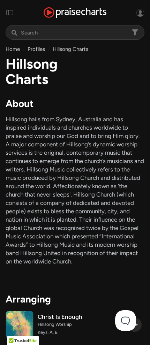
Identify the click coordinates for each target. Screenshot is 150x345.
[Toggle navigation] (10, 12)
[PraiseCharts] (75, 12)
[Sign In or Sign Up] (140, 12)
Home (13, 49)
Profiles (36, 49)
